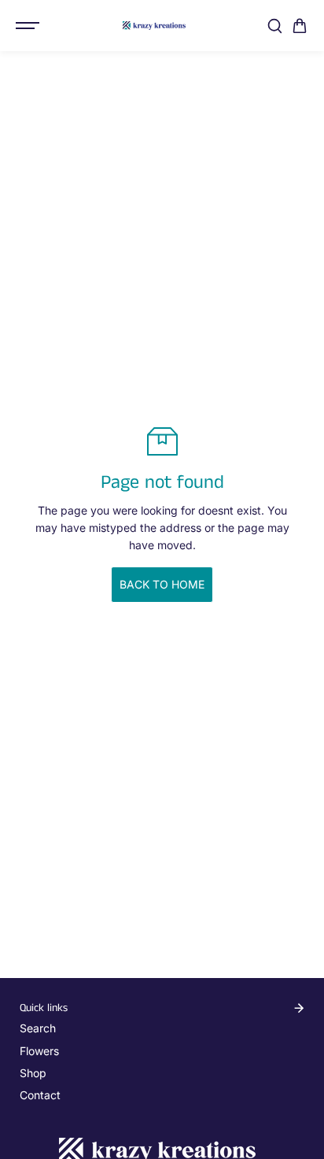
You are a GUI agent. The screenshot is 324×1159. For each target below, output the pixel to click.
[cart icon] (299, 26)
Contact (40, 1095)
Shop (33, 1073)
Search (38, 1028)
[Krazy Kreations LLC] (154, 25)
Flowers (39, 1050)
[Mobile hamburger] (29, 26)
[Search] (274, 26)
